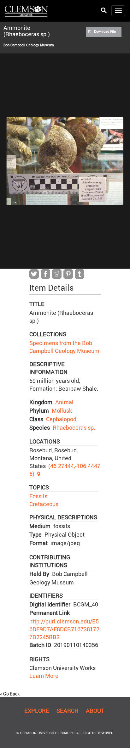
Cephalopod (61, 419)
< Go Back (10, 694)
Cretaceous (43, 504)
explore (36, 710)
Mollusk (62, 410)
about (95, 710)
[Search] (103, 10)
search (67, 710)
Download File (105, 31)
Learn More (43, 675)
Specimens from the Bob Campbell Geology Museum (64, 346)
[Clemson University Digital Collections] (26, 10)
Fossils (38, 496)
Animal (64, 402)
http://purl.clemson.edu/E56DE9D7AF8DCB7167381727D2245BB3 (64, 629)
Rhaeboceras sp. (74, 427)
